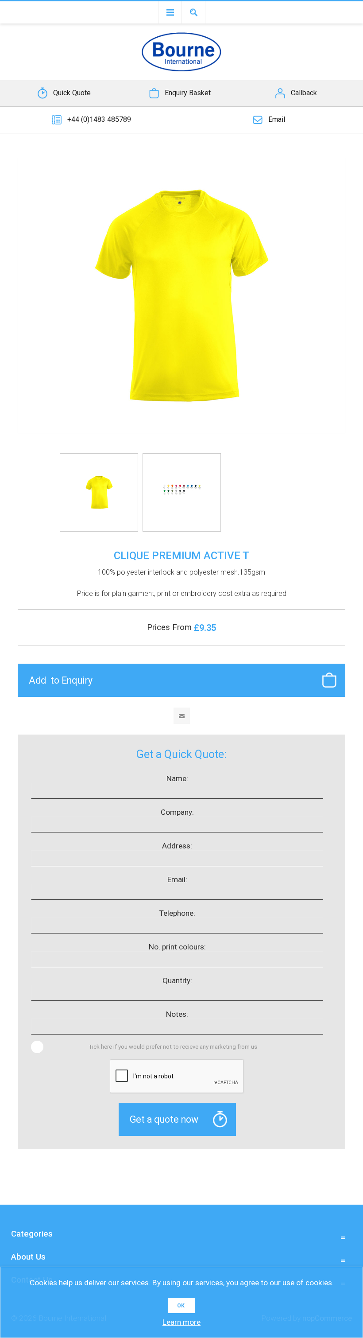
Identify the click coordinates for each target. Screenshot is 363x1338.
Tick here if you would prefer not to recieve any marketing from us (173, 1046)
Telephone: (177, 913)
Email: (177, 879)
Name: (177, 778)
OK (181, 1306)
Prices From (170, 627)
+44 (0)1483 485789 (99, 119)
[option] (99, 492)
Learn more (181, 1322)
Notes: (177, 1014)
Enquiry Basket (188, 93)
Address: (177, 845)
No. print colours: (177, 946)
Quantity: (177, 980)
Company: (177, 812)
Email (276, 119)
